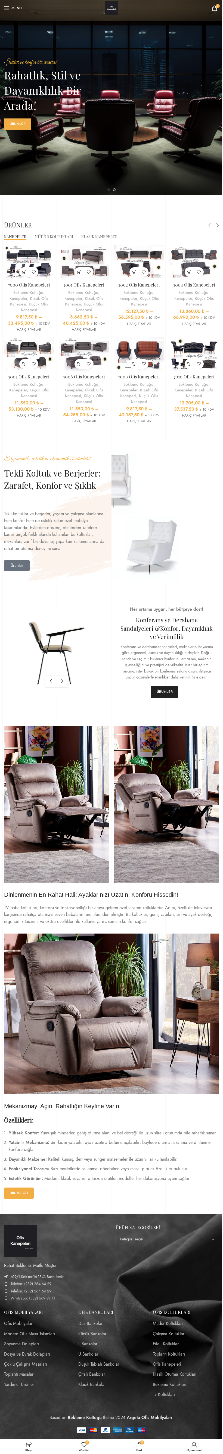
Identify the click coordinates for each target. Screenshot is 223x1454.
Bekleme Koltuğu (28, 292)
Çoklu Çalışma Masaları (25, 1364)
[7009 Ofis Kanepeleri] (139, 354)
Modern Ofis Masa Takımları (29, 1334)
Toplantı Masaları (19, 1374)
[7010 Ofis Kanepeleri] (194, 354)
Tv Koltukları (164, 1395)
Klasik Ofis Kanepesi (199, 392)
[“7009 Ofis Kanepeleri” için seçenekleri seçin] (134, 364)
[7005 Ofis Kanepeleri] (29, 354)
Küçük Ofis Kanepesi (34, 307)
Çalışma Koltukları (169, 1334)
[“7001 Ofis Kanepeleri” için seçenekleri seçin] (79, 272)
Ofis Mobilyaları (18, 1324)
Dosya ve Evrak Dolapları (27, 1354)
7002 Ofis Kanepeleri (139, 285)
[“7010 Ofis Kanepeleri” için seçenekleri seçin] (189, 364)
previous (51, 681)
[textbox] (167, 1239)
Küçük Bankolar (92, 1334)
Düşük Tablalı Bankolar (98, 1364)
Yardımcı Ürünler (19, 1385)
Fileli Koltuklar (166, 1344)
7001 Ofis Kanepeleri (84, 285)
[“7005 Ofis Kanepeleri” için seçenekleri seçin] (24, 364)
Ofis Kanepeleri (167, 1364)
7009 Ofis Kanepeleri (139, 376)
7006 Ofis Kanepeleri (84, 376)
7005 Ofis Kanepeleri (28, 376)
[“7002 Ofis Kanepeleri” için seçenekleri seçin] (134, 272)
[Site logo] (111, 8)
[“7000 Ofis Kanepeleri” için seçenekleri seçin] (24, 272)
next (62, 681)
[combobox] (167, 1239)
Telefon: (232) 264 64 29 (31, 1283)
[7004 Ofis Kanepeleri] (194, 262)
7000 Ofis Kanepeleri (29, 285)
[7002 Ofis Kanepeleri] (139, 262)
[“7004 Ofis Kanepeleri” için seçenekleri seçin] (189, 272)
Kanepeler (18, 298)
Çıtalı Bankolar (91, 1374)
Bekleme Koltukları (169, 1385)
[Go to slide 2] (114, 189)
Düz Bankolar (90, 1324)
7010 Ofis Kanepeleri (194, 376)
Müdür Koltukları (168, 1324)
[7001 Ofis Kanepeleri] (84, 262)
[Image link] (20, 1241)
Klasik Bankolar (92, 1385)
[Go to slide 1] (108, 189)
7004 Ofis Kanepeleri (194, 285)
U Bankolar (88, 1354)
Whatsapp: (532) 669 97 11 (33, 1298)
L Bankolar (87, 1344)
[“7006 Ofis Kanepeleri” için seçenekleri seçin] (79, 364)
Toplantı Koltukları (169, 1354)
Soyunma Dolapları (21, 1344)
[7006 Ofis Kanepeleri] (84, 354)
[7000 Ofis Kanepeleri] (29, 262)
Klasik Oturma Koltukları (174, 1374)
